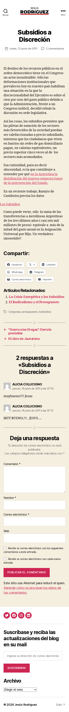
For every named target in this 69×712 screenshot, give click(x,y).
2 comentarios (55, 48)
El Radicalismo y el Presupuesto (34, 302)
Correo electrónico (16, 514)
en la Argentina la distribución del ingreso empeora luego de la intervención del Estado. (33, 178)
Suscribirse (16, 668)
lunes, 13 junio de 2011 (24, 48)
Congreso (14, 311)
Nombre (10, 497)
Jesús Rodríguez (26, 704)
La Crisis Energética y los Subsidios (36, 297)
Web (6, 531)
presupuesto (30, 311)
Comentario (12, 464)
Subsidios (45, 311)
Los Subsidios (10, 204)
